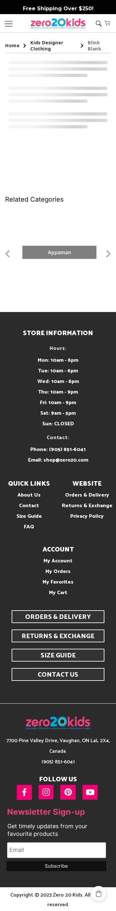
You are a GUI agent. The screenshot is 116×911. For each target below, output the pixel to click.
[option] (58, 252)
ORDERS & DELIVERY (58, 617)
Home (12, 45)
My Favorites (58, 582)
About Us (29, 495)
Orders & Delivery (87, 495)
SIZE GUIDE (58, 655)
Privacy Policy (87, 516)
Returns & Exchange (87, 505)
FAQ (29, 527)
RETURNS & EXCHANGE (58, 636)
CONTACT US (58, 675)
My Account (58, 561)
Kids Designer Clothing (46, 45)
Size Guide (29, 516)
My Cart (58, 592)
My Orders (58, 571)
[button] (107, 22)
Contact (29, 505)
